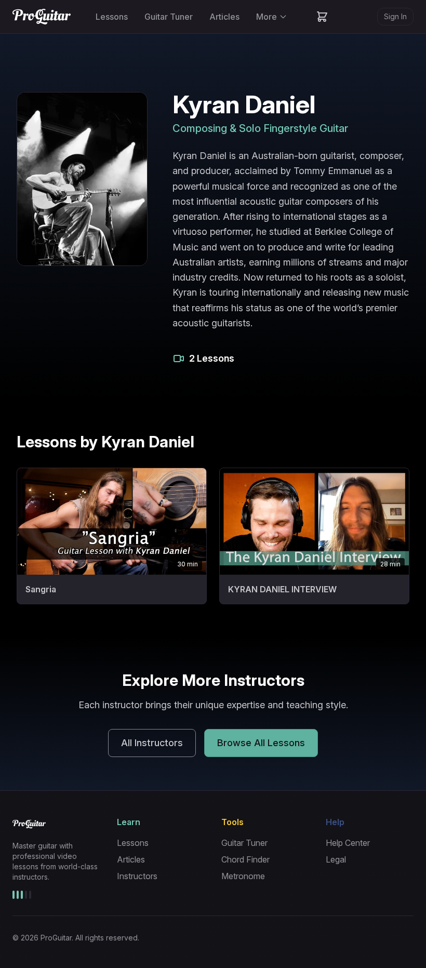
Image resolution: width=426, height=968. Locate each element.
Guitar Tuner (168, 16)
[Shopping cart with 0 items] (322, 16)
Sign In (395, 16)
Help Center (348, 843)
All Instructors (152, 742)
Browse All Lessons (261, 742)
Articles (224, 16)
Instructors (137, 876)
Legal (336, 859)
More (266, 16)
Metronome (243, 876)
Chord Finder (245, 859)
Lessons (112, 16)
